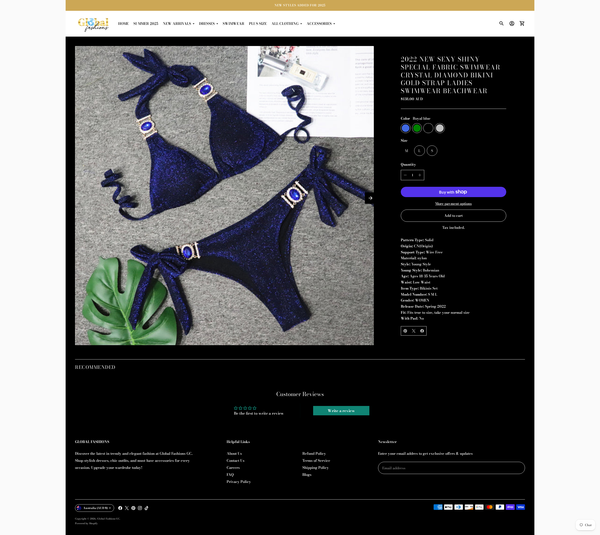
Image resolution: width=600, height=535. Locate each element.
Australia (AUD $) (95, 508)
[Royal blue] (405, 128)
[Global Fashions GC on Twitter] (126, 508)
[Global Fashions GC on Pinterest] (133, 508)
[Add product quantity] (420, 175)
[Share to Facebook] (422, 331)
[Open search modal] (501, 23)
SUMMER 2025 (145, 23)
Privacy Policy (239, 481)
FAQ (230, 474)
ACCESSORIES (319, 23)
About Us (234, 453)
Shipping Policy (315, 467)
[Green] (417, 128)
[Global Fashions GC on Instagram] (140, 508)
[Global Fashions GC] (93, 24)
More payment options (453, 203)
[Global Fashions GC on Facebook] (120, 508)
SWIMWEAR (233, 23)
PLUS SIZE (258, 23)
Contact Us (235, 460)
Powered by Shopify (86, 523)
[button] (370, 198)
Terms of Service (316, 460)
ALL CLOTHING (285, 23)
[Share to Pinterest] (405, 331)
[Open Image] (224, 195)
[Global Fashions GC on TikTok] (146, 508)
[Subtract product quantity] (405, 175)
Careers (233, 467)
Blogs (306, 474)
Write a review (341, 410)
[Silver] (440, 128)
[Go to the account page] (512, 23)
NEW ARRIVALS (177, 23)
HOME (123, 23)
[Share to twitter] (413, 331)
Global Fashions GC (108, 518)
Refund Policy (314, 453)
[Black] (428, 128)
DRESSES (207, 23)
